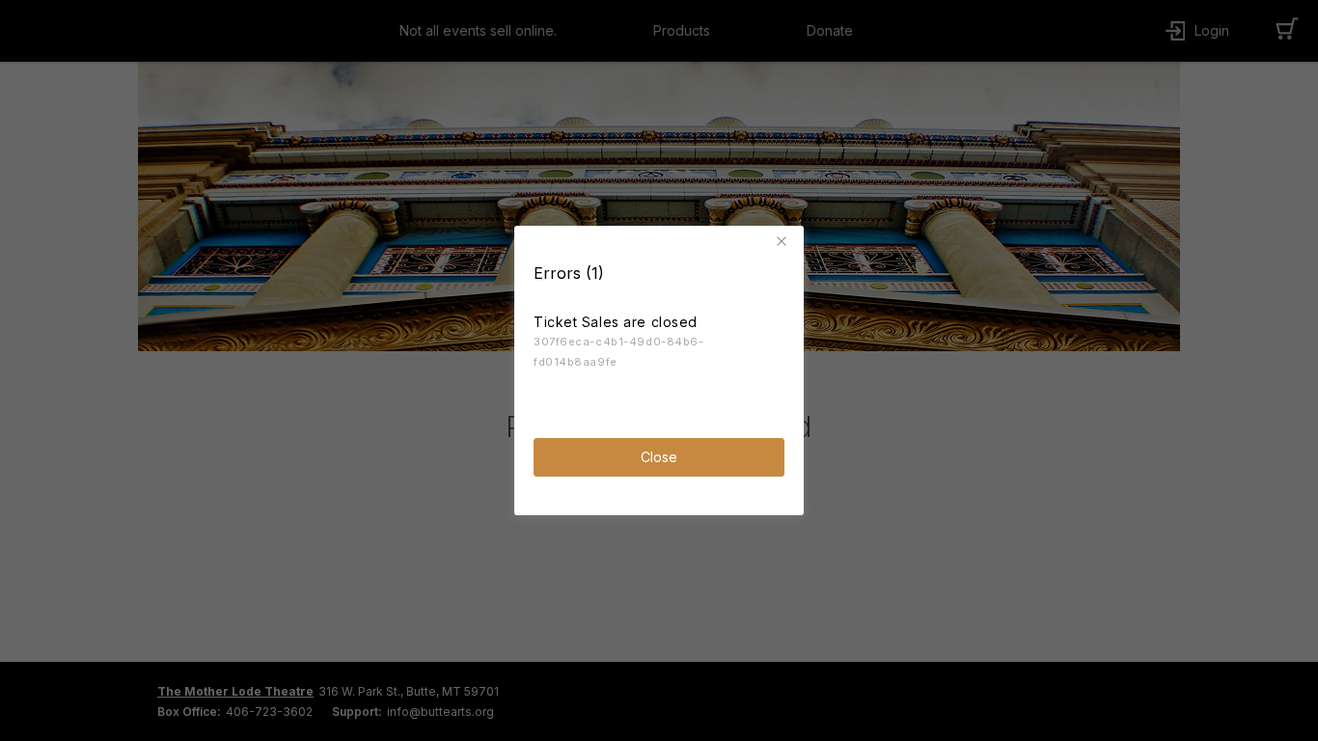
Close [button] (659, 457)
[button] (784, 241)
